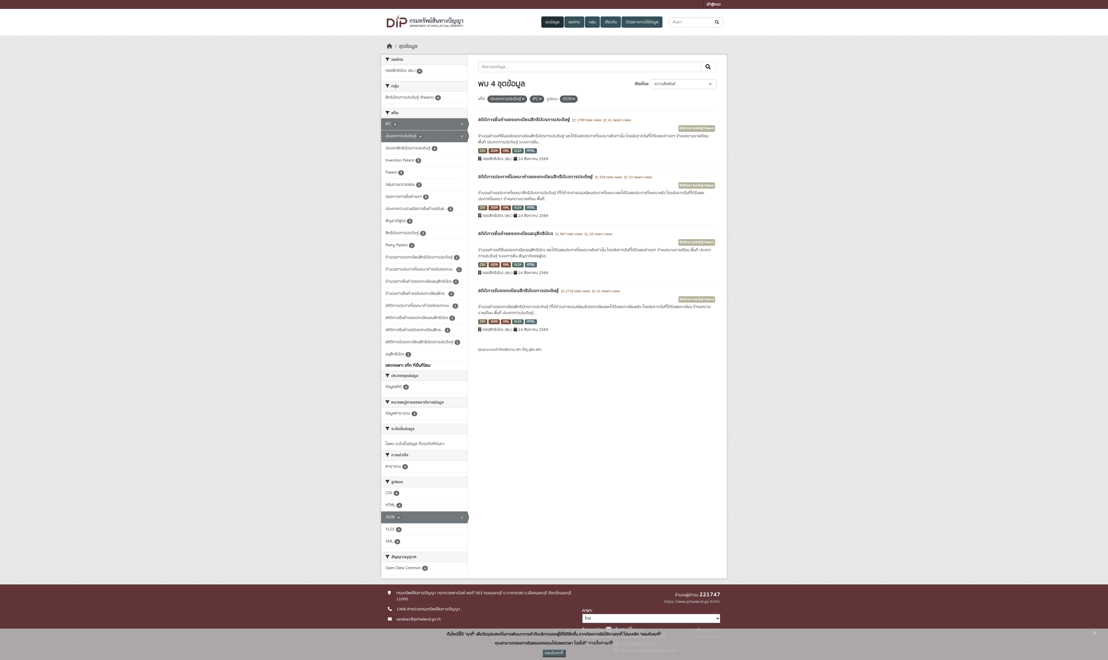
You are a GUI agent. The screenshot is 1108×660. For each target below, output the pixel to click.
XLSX (518, 151)
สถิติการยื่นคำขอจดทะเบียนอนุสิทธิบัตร (516, 233)
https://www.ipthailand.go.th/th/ (692, 602)
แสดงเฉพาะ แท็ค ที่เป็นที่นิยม (408, 365)
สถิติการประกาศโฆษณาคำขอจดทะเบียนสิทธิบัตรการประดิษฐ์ (536, 177)
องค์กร (574, 22)
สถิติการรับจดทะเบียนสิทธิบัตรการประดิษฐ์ (519, 291)
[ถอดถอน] (523, 99)
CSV (482, 151)
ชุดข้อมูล (552, 22)
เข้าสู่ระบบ (714, 4)
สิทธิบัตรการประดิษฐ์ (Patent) (697, 128)
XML (506, 151)
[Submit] (717, 22)
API (518, 349)
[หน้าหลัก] (389, 46)
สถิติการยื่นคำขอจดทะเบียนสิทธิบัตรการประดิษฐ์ (524, 119)
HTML (531, 151)
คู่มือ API (534, 349)
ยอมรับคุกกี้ (554, 653)
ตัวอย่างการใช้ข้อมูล (642, 22)
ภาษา (587, 611)
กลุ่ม (592, 22)
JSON (494, 151)
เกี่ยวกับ (611, 22)
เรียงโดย (641, 84)
